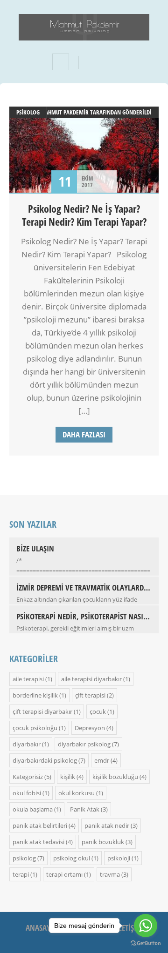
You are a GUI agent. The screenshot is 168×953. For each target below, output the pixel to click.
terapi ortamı (64, 874)
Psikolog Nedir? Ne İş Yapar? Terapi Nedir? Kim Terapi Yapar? (84, 214)
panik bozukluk (103, 842)
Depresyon (90, 728)
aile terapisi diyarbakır (91, 679)
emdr (101, 760)
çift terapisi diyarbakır (42, 711)
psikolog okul (71, 858)
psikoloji (118, 858)
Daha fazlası (84, 434)
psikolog (28, 112)
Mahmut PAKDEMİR (64, 112)
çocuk (98, 711)
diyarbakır (27, 744)
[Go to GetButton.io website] (146, 943)
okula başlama (33, 809)
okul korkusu (76, 793)
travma (110, 874)
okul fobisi (27, 793)
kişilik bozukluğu (115, 776)
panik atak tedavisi (38, 842)
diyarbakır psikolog (84, 744)
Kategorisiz (28, 776)
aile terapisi (28, 679)
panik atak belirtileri (40, 825)
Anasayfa (42, 927)
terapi (21, 874)
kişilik (67, 776)
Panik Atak (84, 809)
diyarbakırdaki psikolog (45, 760)
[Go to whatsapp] (145, 925)
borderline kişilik (35, 695)
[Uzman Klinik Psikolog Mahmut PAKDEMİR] (84, 34)
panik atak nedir (106, 825)
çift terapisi (90, 695)
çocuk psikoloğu (35, 728)
